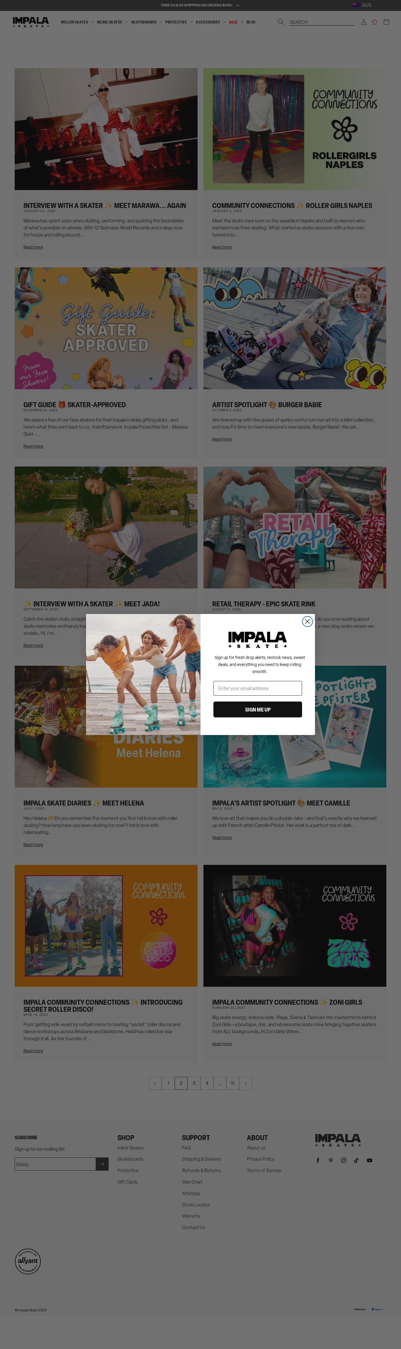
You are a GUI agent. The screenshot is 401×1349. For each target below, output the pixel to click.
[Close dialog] (307, 621)
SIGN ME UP (258, 709)
